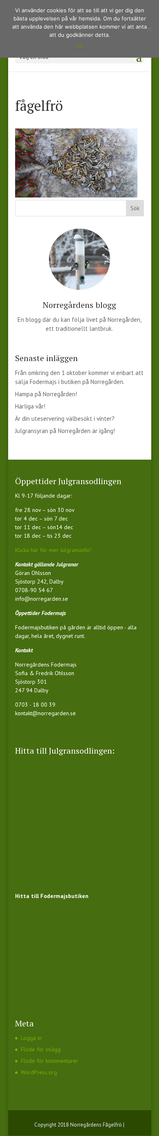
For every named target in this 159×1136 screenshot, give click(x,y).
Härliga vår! (30, 406)
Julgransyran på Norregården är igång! (65, 431)
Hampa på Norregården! (46, 394)
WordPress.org (39, 1072)
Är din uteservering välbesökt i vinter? (65, 418)
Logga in (31, 1038)
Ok (79, 45)
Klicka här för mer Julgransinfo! (53, 550)
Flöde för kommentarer (49, 1060)
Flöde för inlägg (41, 1049)
